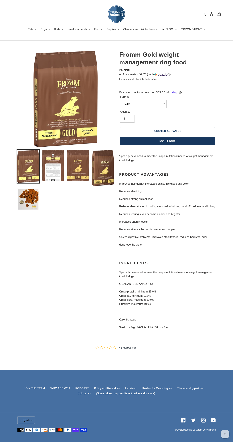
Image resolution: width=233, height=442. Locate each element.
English (25, 420)
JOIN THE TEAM (34, 388)
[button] (145, 74)
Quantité (125, 111)
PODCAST (82, 388)
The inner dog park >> (190, 388)
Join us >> (84, 393)
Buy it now (167, 141)
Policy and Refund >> (107, 388)
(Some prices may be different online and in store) (125, 393)
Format (124, 96)
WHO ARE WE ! (60, 388)
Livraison (124, 79)
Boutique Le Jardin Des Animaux (199, 430)
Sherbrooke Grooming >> (156, 388)
